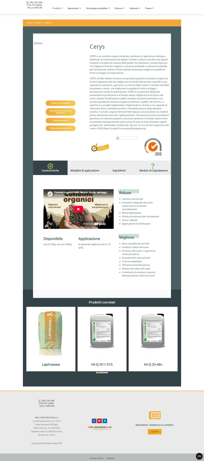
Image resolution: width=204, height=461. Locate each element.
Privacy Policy (97, 458)
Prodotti (56, 8)
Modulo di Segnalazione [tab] (154, 170)
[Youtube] (99, 421)
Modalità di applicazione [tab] (84, 170)
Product (38, 22)
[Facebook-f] (94, 421)
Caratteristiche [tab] (50, 170)
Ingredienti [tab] (119, 170)
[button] (96, 372)
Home (29, 23)
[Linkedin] (105, 421)
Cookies (110, 458)
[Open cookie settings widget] (199, 456)
